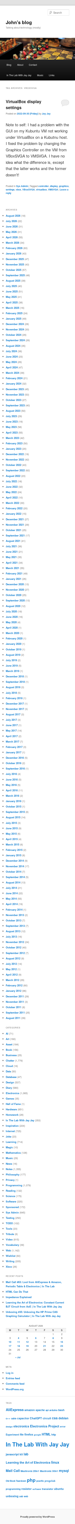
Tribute (10, 1234)
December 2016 (15, 757)
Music (40, 75)
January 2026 (13, 253)
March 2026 (12, 242)
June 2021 (12, 551)
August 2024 (13, 346)
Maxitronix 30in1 (49, 1471)
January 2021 (13, 579)
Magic (9, 1147)
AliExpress (15, 1409)
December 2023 (15, 389)
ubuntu (59, 1489)
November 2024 (15, 329)
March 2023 (12, 438)
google (37, 1434)
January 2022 (13, 513)
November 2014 (15, 866)
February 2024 (14, 378)
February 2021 (14, 573)
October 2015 (13, 806)
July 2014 (11, 888)
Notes (9, 1169)
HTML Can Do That (17, 1291)
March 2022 (12, 503)
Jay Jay (46, 113)
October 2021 (13, 530)
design (9, 1426)
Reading (11, 1190)
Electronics (12, 1093)
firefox (28, 1434)
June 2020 (12, 617)
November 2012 (15, 942)
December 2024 (15, 324)
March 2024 (12, 373)
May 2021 (11, 557)
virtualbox (41, 189)
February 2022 (14, 508)
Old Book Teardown (16, 1481)
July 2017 (11, 720)
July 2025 (11, 286)
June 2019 (12, 665)
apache (40, 1410)
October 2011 (13, 1007)
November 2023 (15, 394)
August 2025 (13, 280)
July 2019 (11, 660)
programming (13, 1489)
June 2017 (12, 725)
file (22, 1434)
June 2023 (12, 421)
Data (8, 1071)
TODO (9, 1223)
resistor (26, 1489)
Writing (10, 1261)
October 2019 (13, 649)
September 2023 (15, 405)
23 (61, 1346)
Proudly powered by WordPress (37, 1516)
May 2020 (11, 622)
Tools (9, 1228)
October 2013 (13, 920)
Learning (11, 1142)
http (53, 1434)
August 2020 (13, 606)
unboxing (12, 1496)
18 (18, 1346)
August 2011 (13, 1018)
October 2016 (13, 763)
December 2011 (15, 996)
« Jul (17, 1357)
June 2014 (12, 893)
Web (8, 1250)
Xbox (9, 1266)
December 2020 (15, 584)
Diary (9, 1088)
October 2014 (13, 871)
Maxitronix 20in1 (30, 1471)
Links (51, 75)
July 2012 (11, 964)
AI (7, 1033)
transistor (47, 1489)
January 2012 (13, 991)
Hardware (11, 1109)
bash (61, 1410)
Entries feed (13, 1378)
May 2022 (11, 492)
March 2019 (12, 671)
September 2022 (15, 470)
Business (11, 1055)
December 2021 (15, 519)
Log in (9, 1373)
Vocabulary (12, 1245)
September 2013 (15, 926)
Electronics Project (44, 1426)
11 (18, 1342)
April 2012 (12, 974)
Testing (10, 1218)
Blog (9, 64)
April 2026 (12, 237)
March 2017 (12, 741)
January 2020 (13, 644)
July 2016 (11, 774)
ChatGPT (36, 1418)
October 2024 (13, 335)
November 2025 (15, 264)
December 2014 (15, 860)
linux (55, 1462)
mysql (64, 1470)
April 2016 (12, 790)
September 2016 (15, 768)
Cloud (9, 1066)
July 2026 (11, 221)
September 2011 (15, 1012)
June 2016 (12, 779)
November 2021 (15, 524)
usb (21, 1496)
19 (27, 1346)
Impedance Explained (19, 1297)
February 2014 (14, 909)
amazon (29, 1410)
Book (9, 1050)
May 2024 (11, 362)
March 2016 (12, 795)
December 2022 (15, 454)
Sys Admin (22, 186)
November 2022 (15, 459)
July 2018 (11, 693)
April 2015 (12, 839)
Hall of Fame (13, 1104)
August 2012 (13, 958)
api (47, 1410)
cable (13, 1418)
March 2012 (12, 980)
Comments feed (15, 1383)
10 (10, 1342)
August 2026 (13, 215)
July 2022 (11, 481)
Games (10, 1098)
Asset (9, 1044)
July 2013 (11, 936)
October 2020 (13, 595)
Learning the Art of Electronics (28, 1462)
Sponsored (12, 1207)
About (20, 64)
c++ (8, 1418)
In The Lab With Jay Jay (19, 75)
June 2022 (12, 486)
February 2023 (14, 443)
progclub (50, 1481)
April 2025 (12, 302)
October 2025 (13, 270)
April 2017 (12, 736)
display (54, 186)
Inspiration (12, 1125)
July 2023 (11, 416)
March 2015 (12, 844)
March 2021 (12, 568)
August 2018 (13, 687)
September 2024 (15, 340)
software (36, 1489)
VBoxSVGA (28, 189)
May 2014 (11, 898)
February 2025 (14, 313)
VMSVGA (53, 189)
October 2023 (13, 400)
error (63, 1426)
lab (26, 1454)
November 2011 (15, 1002)
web (26, 1496)
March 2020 (12, 633)
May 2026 (11, 232)
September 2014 (15, 877)
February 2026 (14, 248)
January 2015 (13, 855)
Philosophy (12, 1174)
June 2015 (12, 828)
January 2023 (13, 448)
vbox (18, 189)
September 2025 (15, 275)
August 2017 (13, 714)
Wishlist (10, 1256)
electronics (21, 1426)
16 (61, 1342)
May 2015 (11, 833)
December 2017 (15, 703)
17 (10, 1346)
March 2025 (12, 308)
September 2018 (15, 682)
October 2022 (13, 465)
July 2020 (11, 611)
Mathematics (13, 1152)
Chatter (10, 1060)
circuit (47, 1418)
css (55, 1417)
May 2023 (11, 427)
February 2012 (14, 985)
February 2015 (14, 850)
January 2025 (13, 318)
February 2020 (14, 638)
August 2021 (13, 541)
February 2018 (14, 698)
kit (21, 1454)
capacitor (23, 1418)
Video (9, 1239)
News (9, 1163)
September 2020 (15, 600)
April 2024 (12, 367)
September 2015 (15, 812)
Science (10, 1196)
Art (7, 1039)
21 (44, 1346)
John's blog (19, 22)
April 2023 (12, 432)
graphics (64, 186)
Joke (8, 1136)
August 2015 (13, 817)
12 (27, 1342)
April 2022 (12, 497)
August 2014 (13, 882)
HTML (46, 1434)
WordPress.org (15, 1389)
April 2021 (12, 562)
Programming (14, 1185)
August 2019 (13, 655)
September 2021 (15, 535)
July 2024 (11, 351)
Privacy (10, 1180)
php (31, 1480)
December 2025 (15, 259)
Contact (33, 64)
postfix (40, 1481)
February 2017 (14, 747)
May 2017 (11, 730)
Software (11, 1201)
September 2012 (15, 953)
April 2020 (12, 627)
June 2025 (12, 291)
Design (10, 1082)
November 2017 (15, 709)
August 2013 (13, 931)
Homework (12, 1114)
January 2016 (13, 801)
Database (11, 1077)
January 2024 (13, 383)
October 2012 (13, 947)
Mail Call (13, 1470)
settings (10, 189)
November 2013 (15, 915)
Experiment (12, 1434)
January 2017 (13, 752)
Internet (10, 1131)
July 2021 (11, 546)
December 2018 (15, 676)
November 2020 (15, 589)
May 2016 (11, 785)
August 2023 (13, 411)
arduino (53, 1410)
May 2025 (11, 297)
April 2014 (12, 904)
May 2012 (11, 969)
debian (63, 1418)
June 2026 (12, 226)
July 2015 (11, 823)
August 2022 (13, 476)
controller (43, 186)
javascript (12, 1454)
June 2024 (12, 356)
